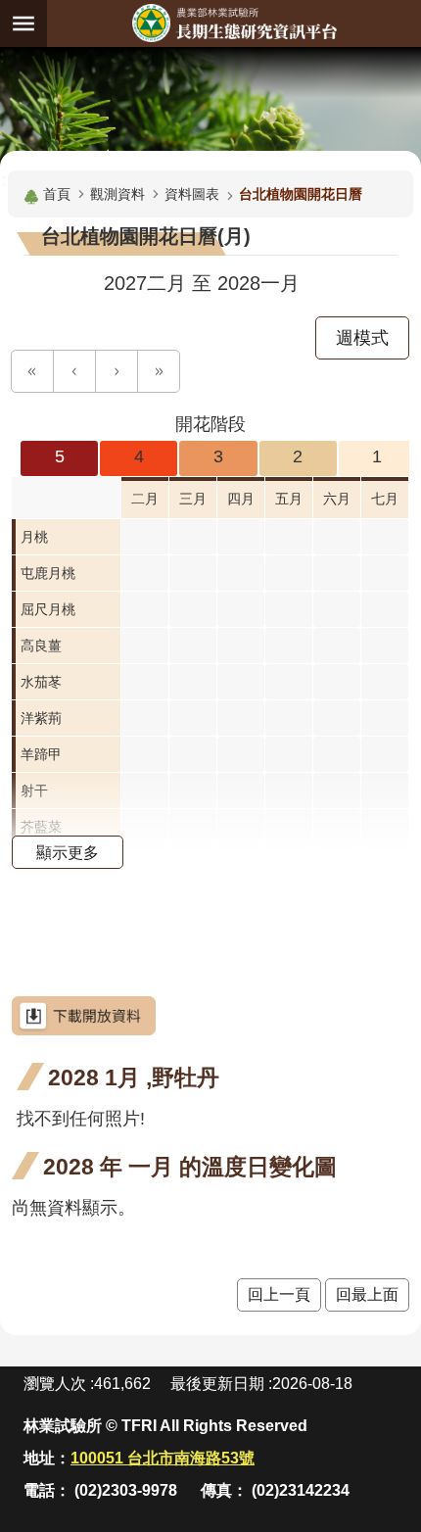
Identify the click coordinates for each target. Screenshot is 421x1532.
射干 (34, 790)
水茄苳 (41, 682)
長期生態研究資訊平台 (234, 23)
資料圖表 (191, 194)
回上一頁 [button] (279, 1294)
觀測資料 (117, 194)
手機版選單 (23, 23)
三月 (193, 498)
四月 (241, 498)
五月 (289, 498)
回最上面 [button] (367, 1294)
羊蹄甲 (41, 754)
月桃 (34, 537)
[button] (32, 371)
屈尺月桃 (48, 609)
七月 (384, 498)
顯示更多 (67, 852)
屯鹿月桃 (48, 573)
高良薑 (41, 645)
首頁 (56, 194)
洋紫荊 (41, 718)
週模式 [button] (362, 338)
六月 (337, 498)
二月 (145, 498)
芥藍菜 (41, 827)
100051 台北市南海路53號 (162, 1458)
